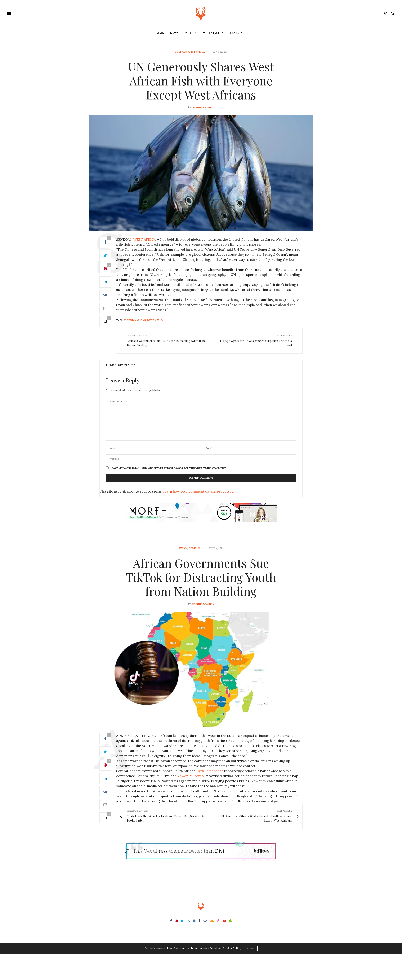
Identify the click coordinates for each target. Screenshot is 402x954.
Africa (183, 548)
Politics (181, 52)
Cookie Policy (232, 948)
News (174, 33)
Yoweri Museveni (191, 776)
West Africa (196, 52)
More (189, 33)
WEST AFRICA (144, 239)
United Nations (135, 320)
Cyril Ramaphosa (209, 771)
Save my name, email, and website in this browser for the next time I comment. (169, 468)
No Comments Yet (123, 365)
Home (159, 33)
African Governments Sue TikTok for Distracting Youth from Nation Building (201, 577)
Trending (237, 33)
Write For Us (213, 33)
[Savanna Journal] (201, 13)
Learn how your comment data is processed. (198, 491)
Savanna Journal (202, 107)
